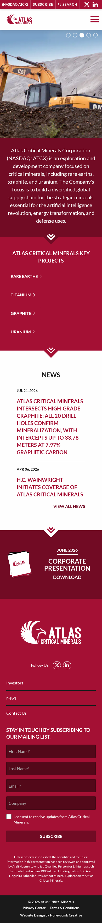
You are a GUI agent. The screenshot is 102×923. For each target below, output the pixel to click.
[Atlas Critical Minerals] (19, 19)
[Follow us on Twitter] (86, 4)
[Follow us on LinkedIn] (95, 4)
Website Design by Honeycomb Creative (51, 915)
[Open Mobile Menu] (94, 19)
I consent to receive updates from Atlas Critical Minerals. (52, 819)
